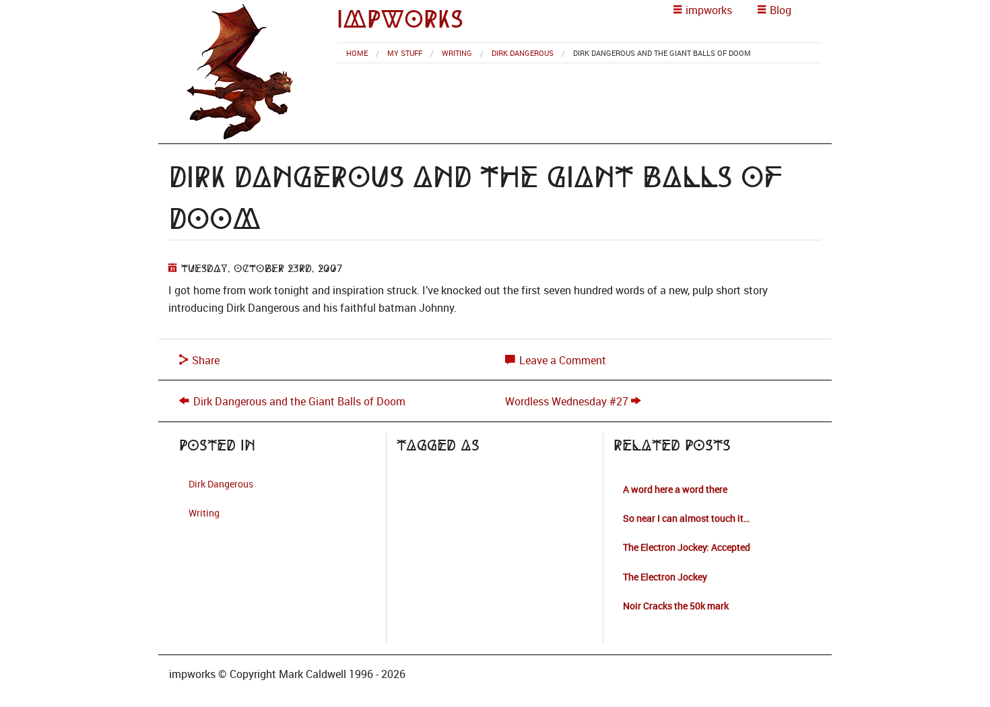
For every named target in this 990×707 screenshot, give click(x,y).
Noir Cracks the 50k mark (676, 605)
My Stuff (404, 53)
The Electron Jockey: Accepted (686, 547)
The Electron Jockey (665, 576)
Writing (457, 53)
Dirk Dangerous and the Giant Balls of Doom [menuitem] (662, 53)
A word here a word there (675, 489)
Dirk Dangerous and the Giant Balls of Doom (299, 401)
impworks (400, 19)
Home (357, 53)
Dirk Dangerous (523, 53)
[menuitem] (357, 53)
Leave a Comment (561, 360)
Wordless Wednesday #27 (566, 401)
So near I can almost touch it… (686, 518)
